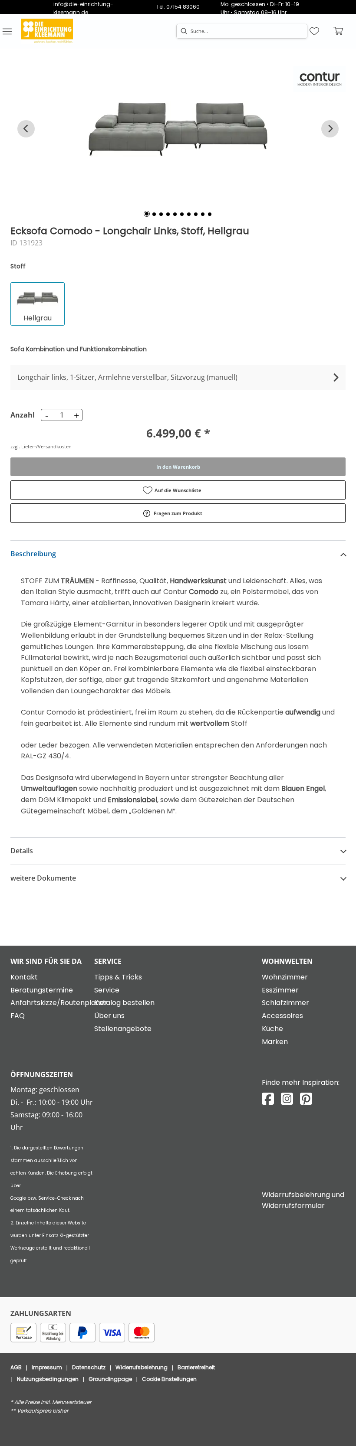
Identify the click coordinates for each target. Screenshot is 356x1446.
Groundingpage (110, 1379)
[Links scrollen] (26, 128)
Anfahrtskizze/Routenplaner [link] (58, 1003)
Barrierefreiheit (196, 1367)
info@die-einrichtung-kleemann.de (83, 8)
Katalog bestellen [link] (124, 1003)
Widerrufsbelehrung (141, 1367)
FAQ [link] (17, 1016)
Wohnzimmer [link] (285, 977)
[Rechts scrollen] (330, 128)
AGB (16, 1367)
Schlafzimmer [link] (285, 1003)
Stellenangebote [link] (123, 1029)
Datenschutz (88, 1367)
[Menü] (7, 31)
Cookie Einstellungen (169, 1379)
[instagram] (287, 1099)
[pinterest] (306, 1099)
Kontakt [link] (24, 977)
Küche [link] (272, 1029)
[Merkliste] (314, 31)
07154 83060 (183, 6)
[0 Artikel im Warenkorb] (339, 31)
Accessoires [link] (282, 1016)
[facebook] (268, 1099)
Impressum (47, 1367)
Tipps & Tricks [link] (118, 977)
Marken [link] (275, 1042)
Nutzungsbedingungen (48, 1379)
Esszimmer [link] (280, 990)
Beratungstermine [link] (41, 990)
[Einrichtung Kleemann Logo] (47, 31)
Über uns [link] (109, 1016)
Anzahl (21, 415)
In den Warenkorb (178, 467)
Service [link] (106, 990)
